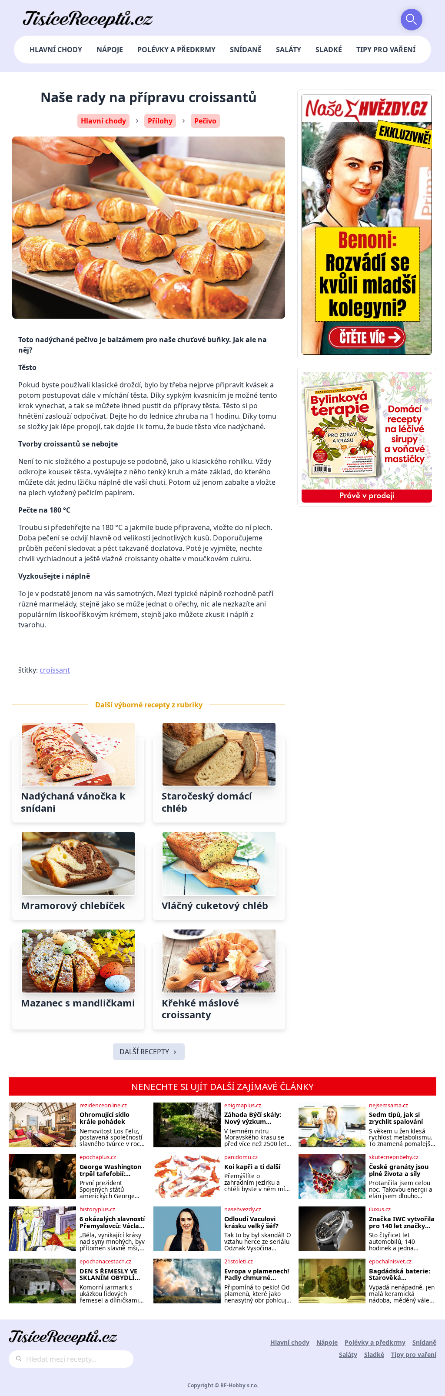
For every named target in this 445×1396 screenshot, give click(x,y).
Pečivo (205, 121)
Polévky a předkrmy (176, 49)
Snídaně (246, 49)
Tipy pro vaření (385, 49)
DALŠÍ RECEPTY (144, 1051)
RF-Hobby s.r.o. (239, 1385)
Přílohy (160, 121)
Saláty (288, 49)
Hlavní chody (56, 49)
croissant (55, 670)
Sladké (328, 49)
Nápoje (109, 49)
